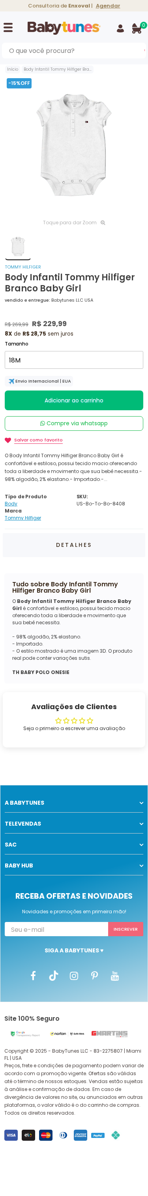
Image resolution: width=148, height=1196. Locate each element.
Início (12, 69)
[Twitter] (54, 975)
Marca (13, 510)
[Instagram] (74, 975)
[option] (74, 145)
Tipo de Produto (26, 496)
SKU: (82, 496)
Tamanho (16, 343)
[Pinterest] (95, 975)
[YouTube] (115, 975)
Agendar (108, 5)
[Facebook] (33, 975)
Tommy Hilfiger (23, 267)
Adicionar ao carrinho (74, 400)
